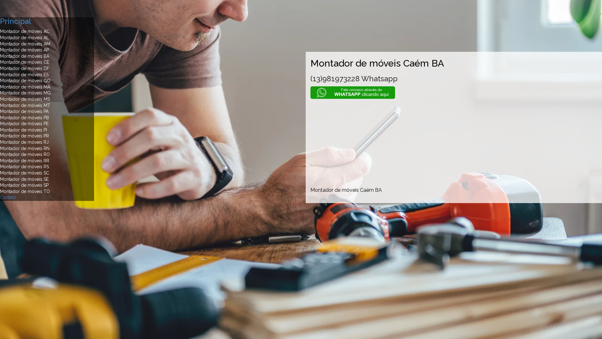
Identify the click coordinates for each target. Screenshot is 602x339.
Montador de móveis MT (25, 105)
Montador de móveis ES (24, 74)
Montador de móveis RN (25, 148)
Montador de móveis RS (24, 166)
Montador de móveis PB (24, 117)
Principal (15, 21)
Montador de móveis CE (24, 62)
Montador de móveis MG (25, 92)
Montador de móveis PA (24, 111)
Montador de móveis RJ (24, 142)
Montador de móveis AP (24, 49)
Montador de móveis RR (24, 160)
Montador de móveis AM (25, 43)
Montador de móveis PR (24, 135)
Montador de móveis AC (25, 31)
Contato (8, 197)
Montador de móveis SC (24, 172)
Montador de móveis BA (24, 56)
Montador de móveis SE (24, 179)
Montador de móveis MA (25, 86)
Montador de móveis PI (23, 129)
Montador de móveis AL (24, 37)
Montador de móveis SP (24, 185)
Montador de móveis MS (25, 99)
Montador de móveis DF (24, 68)
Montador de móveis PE (24, 123)
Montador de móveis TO (25, 191)
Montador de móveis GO (25, 80)
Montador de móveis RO (25, 154)
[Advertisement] (453, 143)
